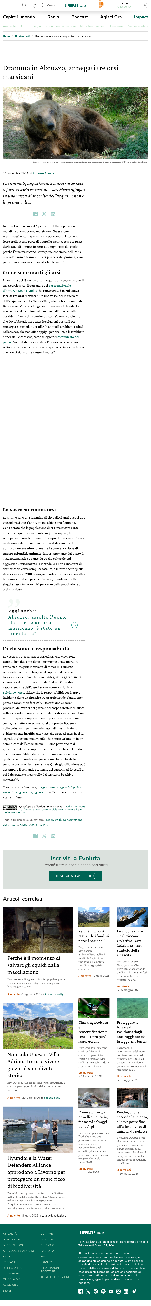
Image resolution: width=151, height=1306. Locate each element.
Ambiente (9, 26)
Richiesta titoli (14, 1268)
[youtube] (111, 1291)
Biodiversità (54, 820)
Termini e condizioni (55, 1277)
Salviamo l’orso (13, 692)
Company (47, 1234)
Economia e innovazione (60, 26)
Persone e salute (137, 26)
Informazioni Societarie (50, 1269)
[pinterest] (96, 1291)
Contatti (47, 1239)
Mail (44, 1256)
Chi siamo (47, 1245)
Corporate (11, 1273)
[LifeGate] (75, 5)
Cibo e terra (115, 26)
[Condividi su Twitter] (44, 214)
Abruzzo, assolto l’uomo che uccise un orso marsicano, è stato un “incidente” (37, 625)
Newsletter (34, 5)
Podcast (79, 17)
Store (24, 5)
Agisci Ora (111, 17)
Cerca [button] (51, 5)
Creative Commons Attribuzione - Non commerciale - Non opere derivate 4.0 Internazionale (44, 809)
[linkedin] (126, 1291)
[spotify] (103, 1291)
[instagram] (118, 1291)
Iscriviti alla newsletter (72, 876)
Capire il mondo (19, 17)
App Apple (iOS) (13, 1245)
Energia (36, 26)
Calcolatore (12, 1279)
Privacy (46, 1262)
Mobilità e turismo (92, 26)
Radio (53, 17)
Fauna (23, 825)
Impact (141, 17)
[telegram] (133, 1291)
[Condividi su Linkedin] (53, 214)
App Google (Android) (18, 1251)
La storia (47, 1251)
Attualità (10, 1234)
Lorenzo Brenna (43, 173)
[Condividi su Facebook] (35, 214)
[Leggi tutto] (145, 899)
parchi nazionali (39, 825)
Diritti (23, 26)
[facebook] (80, 1291)
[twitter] (88, 1291)
